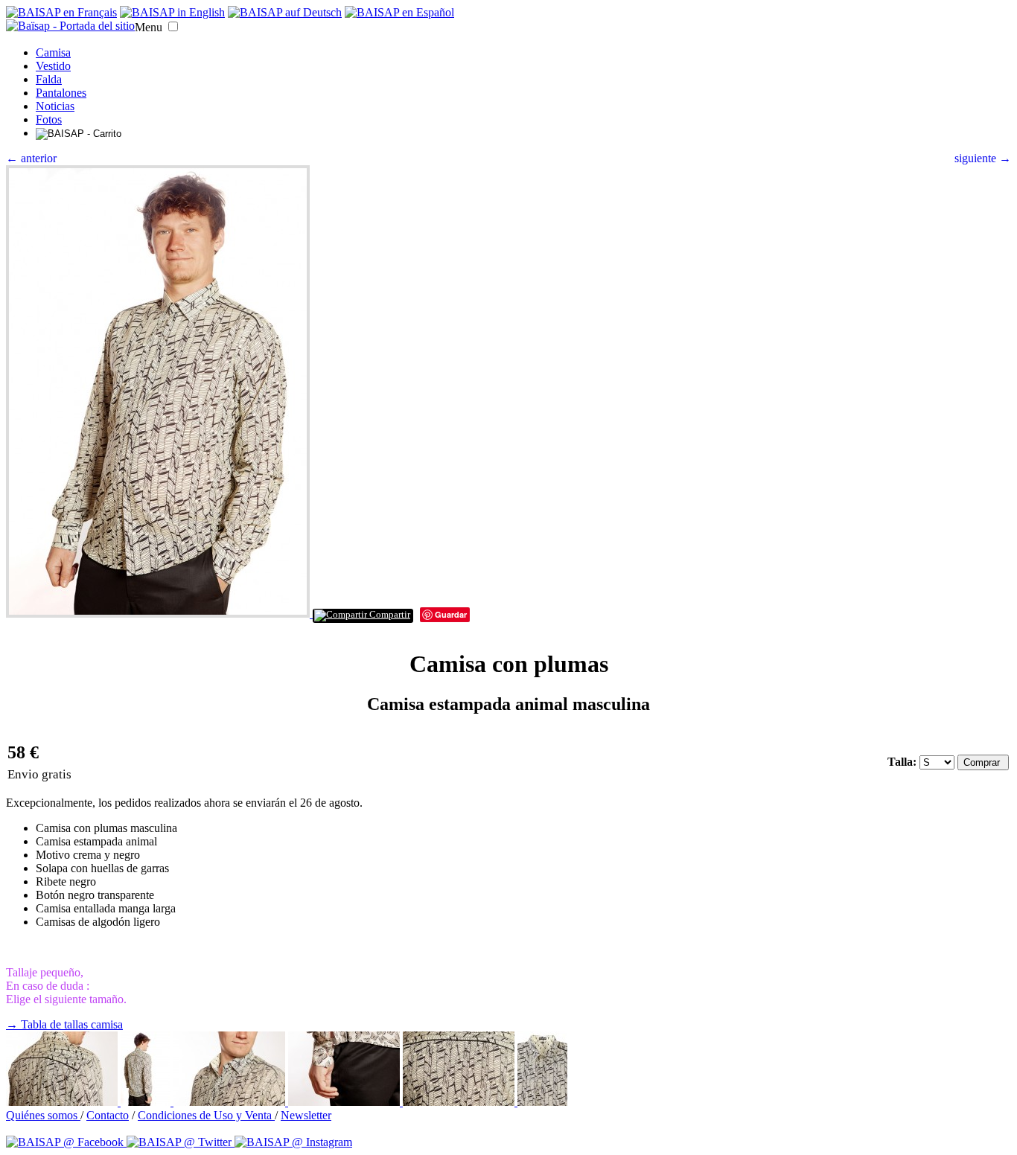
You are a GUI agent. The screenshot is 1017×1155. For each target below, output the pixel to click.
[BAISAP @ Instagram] (293, 1142)
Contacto (107, 1115)
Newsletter (306, 1115)
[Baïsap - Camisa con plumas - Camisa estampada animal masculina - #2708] (345, 1101)
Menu (148, 27)
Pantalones (61, 92)
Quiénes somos (43, 1115)
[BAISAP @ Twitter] (181, 1142)
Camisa (53, 52)
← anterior (31, 158)
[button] (173, 26)
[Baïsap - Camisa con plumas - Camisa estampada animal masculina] (159, 613)
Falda (49, 79)
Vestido (53, 66)
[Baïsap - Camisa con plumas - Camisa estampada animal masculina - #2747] (542, 1101)
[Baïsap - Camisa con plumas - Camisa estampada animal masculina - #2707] (63, 1101)
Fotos (49, 119)
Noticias (55, 106)
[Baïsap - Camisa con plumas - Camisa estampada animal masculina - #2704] (230, 1101)
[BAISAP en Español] (399, 12)
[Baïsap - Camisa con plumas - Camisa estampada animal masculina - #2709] (460, 1101)
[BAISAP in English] (172, 12)
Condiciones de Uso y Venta (206, 1115)
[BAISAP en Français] (61, 12)
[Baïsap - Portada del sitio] (70, 26)
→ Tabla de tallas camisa (64, 1024)
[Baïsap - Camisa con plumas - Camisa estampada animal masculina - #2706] (147, 1101)
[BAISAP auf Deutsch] (285, 12)
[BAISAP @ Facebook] (66, 1142)
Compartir (388, 615)
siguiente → (982, 158)
